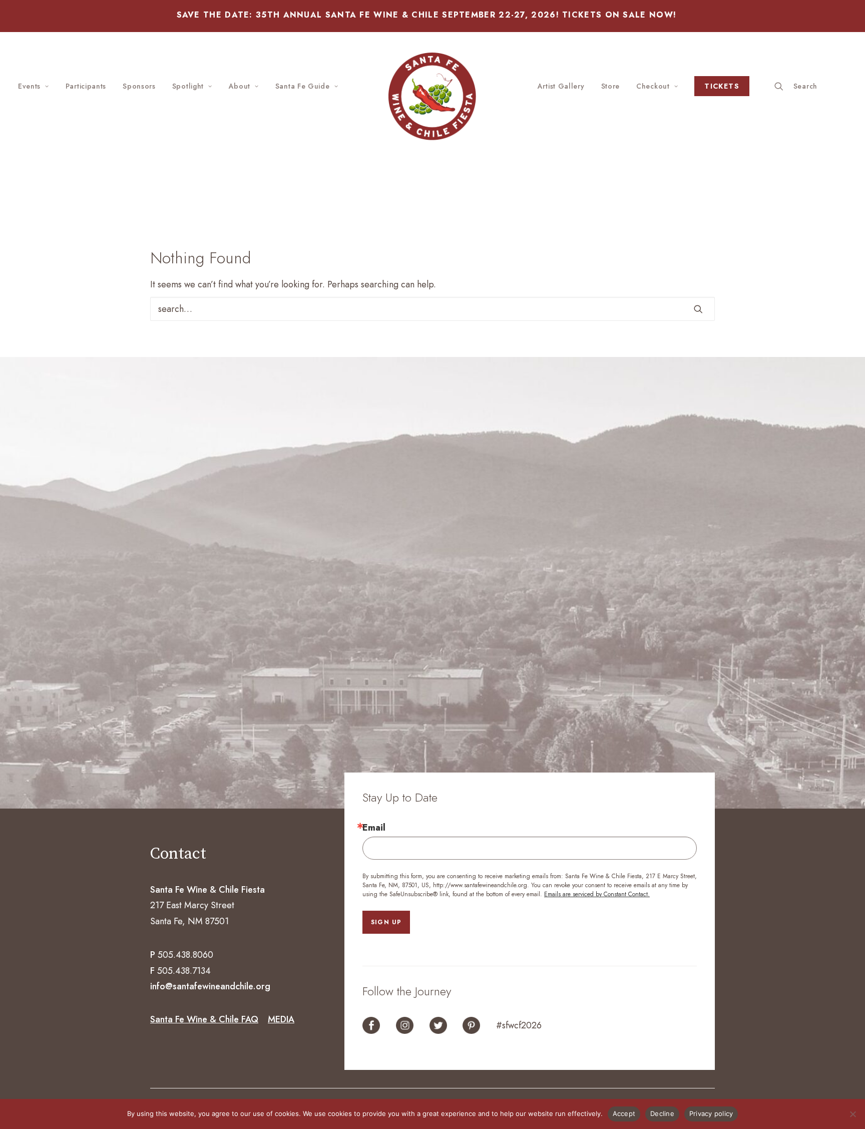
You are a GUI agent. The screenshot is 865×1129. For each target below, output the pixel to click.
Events (29, 86)
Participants (86, 86)
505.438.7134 (184, 970)
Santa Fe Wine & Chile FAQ (204, 1019)
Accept (624, 1113)
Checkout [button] (653, 86)
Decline (662, 1113)
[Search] (432, 309)
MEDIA (281, 1019)
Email (373, 827)
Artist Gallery (561, 86)
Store (610, 86)
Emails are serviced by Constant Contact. (597, 894)
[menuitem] (37, 86)
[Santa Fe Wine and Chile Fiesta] (432, 96)
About (240, 86)
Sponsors (139, 86)
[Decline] (852, 1114)
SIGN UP (386, 922)
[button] (810, 86)
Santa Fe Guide (302, 86)
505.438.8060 (185, 954)
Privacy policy (711, 1113)
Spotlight (188, 86)
